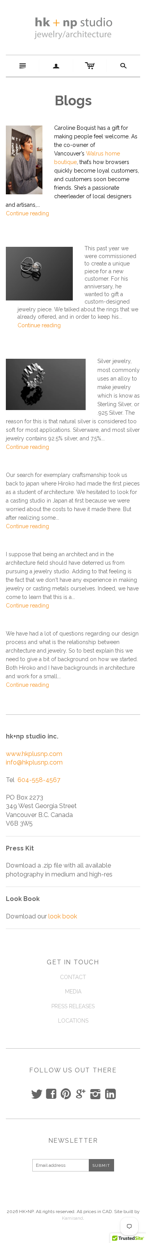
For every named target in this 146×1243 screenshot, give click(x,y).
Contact (73, 977)
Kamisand (72, 1218)
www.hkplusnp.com (34, 754)
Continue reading (27, 213)
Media (73, 991)
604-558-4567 (39, 780)
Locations (73, 1021)
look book (62, 916)
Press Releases (73, 1006)
